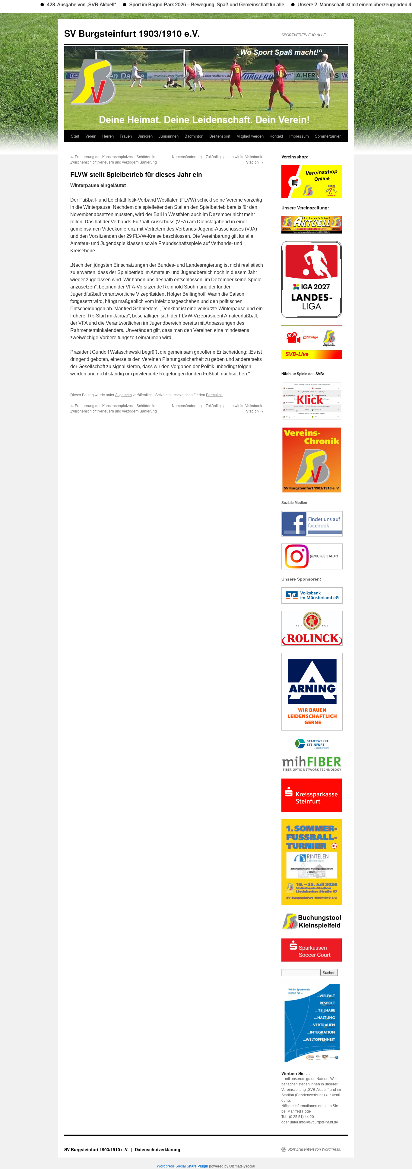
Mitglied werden (250, 136)
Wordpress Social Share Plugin (183, 1166)
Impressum (299, 136)
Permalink (214, 394)
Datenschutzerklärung (157, 1149)
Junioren (145, 136)
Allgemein (123, 394)
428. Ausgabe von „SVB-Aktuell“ (59, 4)
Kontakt (276, 136)
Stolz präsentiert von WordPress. (314, 1149)
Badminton (194, 136)
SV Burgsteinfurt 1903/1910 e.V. (132, 33)
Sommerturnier (328, 136)
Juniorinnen (169, 136)
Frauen (126, 136)
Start (75, 136)
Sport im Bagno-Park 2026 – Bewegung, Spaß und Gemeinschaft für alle (184, 4)
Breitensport (219, 136)
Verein (90, 136)
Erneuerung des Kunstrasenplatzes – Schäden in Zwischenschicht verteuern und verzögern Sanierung (113, 159)
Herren (108, 136)
